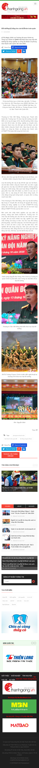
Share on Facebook (20, 47)
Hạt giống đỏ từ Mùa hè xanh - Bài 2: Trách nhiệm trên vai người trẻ (22, 546)
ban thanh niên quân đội (11, 439)
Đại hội (14, 604)
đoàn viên (5, 601)
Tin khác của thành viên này (10, 455)
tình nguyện (21, 597)
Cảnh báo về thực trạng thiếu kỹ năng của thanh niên (22, 537)
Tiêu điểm (7, 506)
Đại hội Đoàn (5, 604)
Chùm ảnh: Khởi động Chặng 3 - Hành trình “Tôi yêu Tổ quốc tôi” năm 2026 (22, 512)
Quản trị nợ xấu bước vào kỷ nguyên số (23, 529)
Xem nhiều (31, 506)
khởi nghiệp (13, 597)
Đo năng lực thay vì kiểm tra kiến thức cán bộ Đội (17, 488)
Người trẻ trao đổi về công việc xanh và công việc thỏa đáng (23, 521)
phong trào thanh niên (19, 435)
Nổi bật (19, 506)
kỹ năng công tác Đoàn (26, 439)
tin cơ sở (29, 597)
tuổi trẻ (12, 601)
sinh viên (19, 601)
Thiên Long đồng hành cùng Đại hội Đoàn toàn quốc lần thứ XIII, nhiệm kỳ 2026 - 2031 (18, 565)
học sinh (26, 601)
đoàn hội (4, 597)
